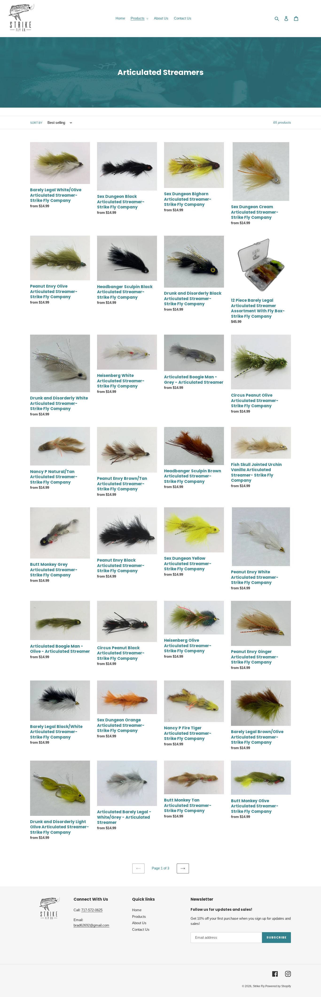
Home (136, 910)
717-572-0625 (91, 910)
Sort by (36, 123)
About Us (139, 923)
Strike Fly (259, 986)
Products (139, 917)
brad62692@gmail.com (91, 925)
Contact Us (140, 929)
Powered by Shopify (278, 986)
